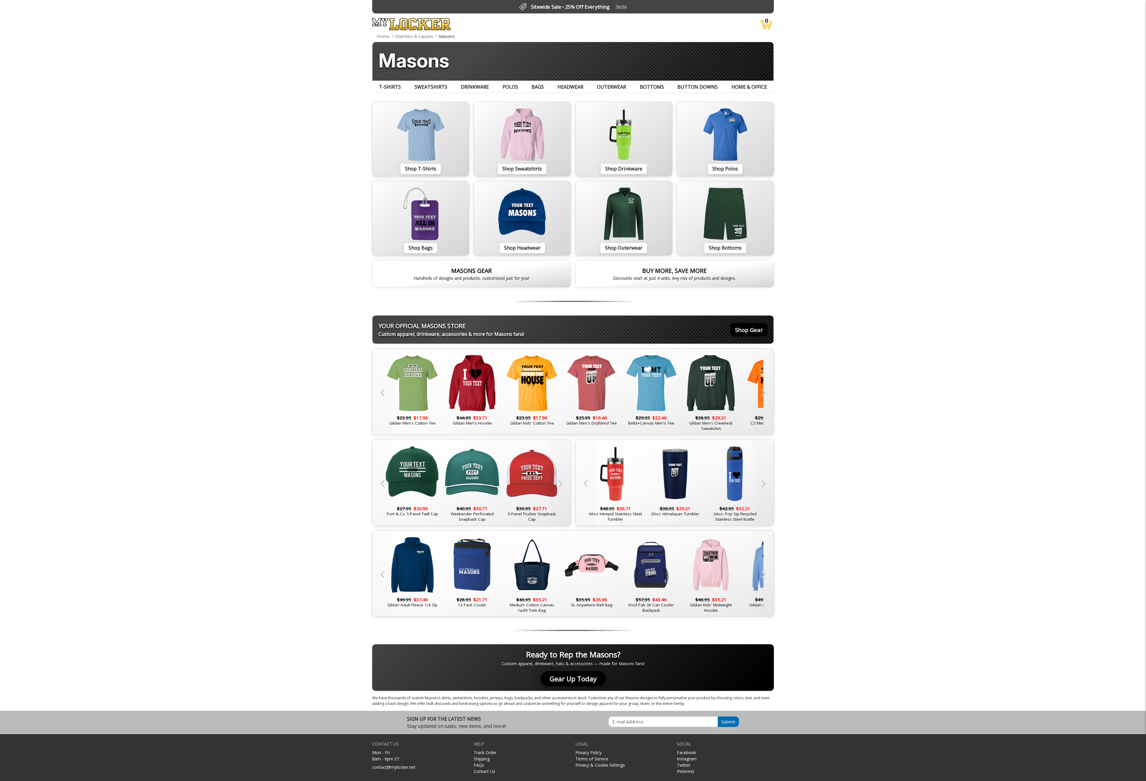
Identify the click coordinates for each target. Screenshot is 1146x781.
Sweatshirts (431, 87)
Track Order (485, 752)
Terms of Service (591, 759)
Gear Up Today (573, 678)
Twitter (684, 765)
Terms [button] (621, 6)
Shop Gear (749, 329)
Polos (510, 87)
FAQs (479, 765)
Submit (728, 722)
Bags (538, 87)
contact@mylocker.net (393, 767)
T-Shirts (390, 87)
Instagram (687, 759)
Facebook (686, 752)
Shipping (482, 759)
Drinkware (475, 87)
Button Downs (697, 87)
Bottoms (652, 87)
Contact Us (484, 771)
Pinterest (685, 771)
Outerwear (611, 87)
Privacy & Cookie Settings (600, 765)
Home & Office (749, 87)
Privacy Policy (588, 752)
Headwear (570, 87)
